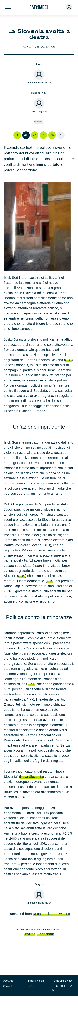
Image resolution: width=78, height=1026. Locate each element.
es (34, 135)
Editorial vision (36, 980)
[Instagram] (61, 986)
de (26, 135)
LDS (50, 581)
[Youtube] (66, 986)
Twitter (29, 934)
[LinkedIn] (53, 990)
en (52, 135)
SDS (21, 576)
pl (61, 135)
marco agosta (39, 111)
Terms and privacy (62, 980)
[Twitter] (57, 986)
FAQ (30, 986)
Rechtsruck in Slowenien (51, 914)
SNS (31, 684)
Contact (7, 986)
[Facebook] (53, 986)
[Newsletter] (70, 986)
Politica (39, 122)
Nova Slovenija (31, 776)
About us (8, 980)
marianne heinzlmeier (39, 82)
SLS (68, 360)
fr (43, 135)
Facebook (45, 934)
